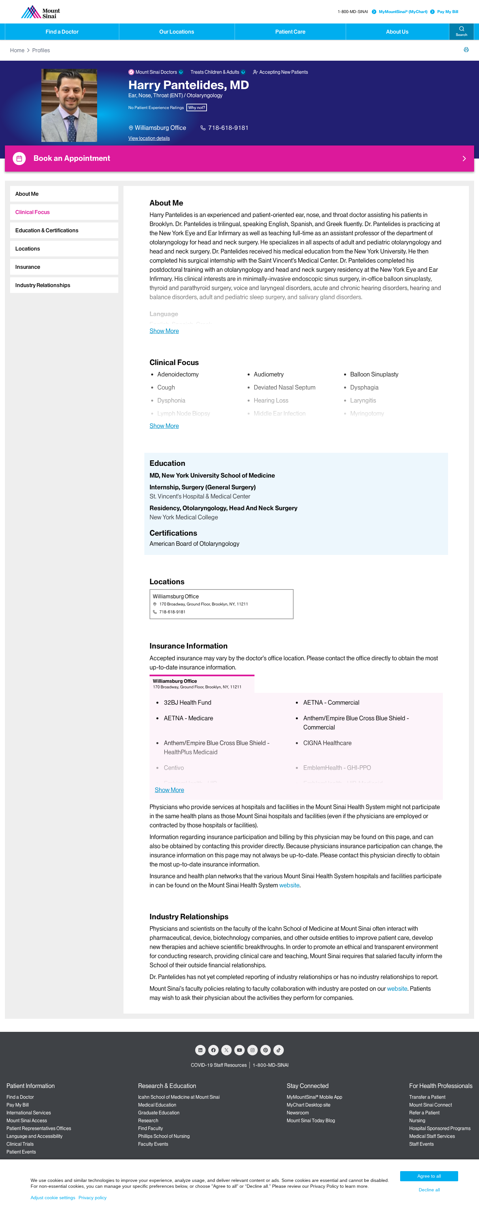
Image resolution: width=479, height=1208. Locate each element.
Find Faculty (150, 1128)
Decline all (429, 1189)
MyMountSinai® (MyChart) (403, 11)
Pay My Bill (447, 11)
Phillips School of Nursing (164, 1136)
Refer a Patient (424, 1113)
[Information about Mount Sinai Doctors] (180, 72)
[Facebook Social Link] (213, 1050)
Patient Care (290, 31)
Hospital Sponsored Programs (440, 1128)
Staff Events (421, 1144)
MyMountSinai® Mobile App (314, 1097)
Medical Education (157, 1105)
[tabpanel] (296, 266)
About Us (397, 31)
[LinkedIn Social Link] (200, 1050)
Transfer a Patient (427, 1097)
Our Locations (176, 31)
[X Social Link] (226, 1050)
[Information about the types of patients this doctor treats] (243, 72)
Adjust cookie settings (53, 1197)
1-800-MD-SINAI (353, 11)
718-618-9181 (228, 127)
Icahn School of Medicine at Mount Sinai (179, 1097)
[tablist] (61, 237)
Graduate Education (159, 1113)
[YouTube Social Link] (239, 1050)
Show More (164, 331)
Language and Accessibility (35, 1136)
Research (148, 1121)
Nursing (417, 1121)
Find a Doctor (62, 31)
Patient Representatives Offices (39, 1128)
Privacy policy (93, 1197)
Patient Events (21, 1152)
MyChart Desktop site (308, 1105)
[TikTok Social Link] (278, 1050)
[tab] (64, 194)
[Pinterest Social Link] (265, 1050)
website (289, 885)
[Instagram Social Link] (252, 1050)
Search (461, 35)
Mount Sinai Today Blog (311, 1121)
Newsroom (298, 1113)
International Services (29, 1113)
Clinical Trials (20, 1144)
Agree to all (429, 1176)
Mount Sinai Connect (430, 1105)
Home (17, 50)
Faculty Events (153, 1144)
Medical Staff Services (432, 1136)
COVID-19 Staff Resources (219, 1065)
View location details (149, 138)
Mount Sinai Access (27, 1121)
